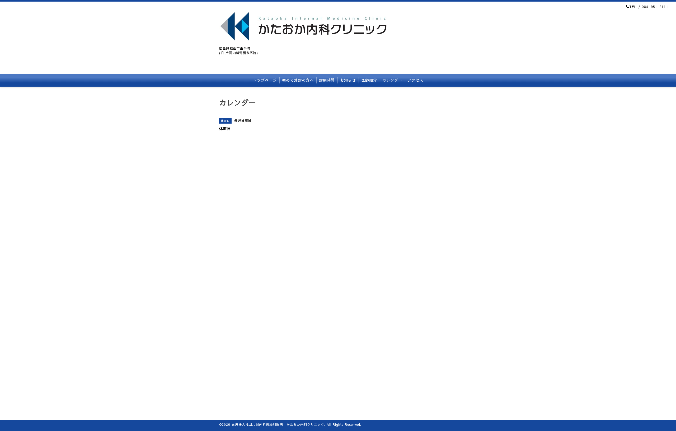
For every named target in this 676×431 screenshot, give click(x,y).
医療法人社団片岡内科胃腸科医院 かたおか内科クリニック (278, 424)
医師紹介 (369, 80)
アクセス (415, 80)
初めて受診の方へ (298, 80)
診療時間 (327, 80)
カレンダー (392, 80)
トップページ (265, 80)
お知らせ (348, 80)
